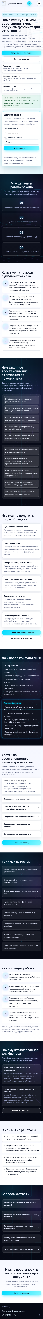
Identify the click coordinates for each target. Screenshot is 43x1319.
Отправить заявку (21, 148)
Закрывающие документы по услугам (21, 825)
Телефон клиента (11, 128)
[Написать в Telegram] (29, 3)
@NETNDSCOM (10, 1315)
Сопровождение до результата (21, 834)
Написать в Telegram (23, 638)
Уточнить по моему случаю (21, 632)
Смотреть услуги (21, 59)
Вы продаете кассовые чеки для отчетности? (21, 1227)
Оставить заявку (21, 843)
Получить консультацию (21, 53)
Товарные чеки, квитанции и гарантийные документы (21, 807)
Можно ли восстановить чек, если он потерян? (21, 1203)
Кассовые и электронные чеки (21, 799)
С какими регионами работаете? (21, 1249)
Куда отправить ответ (13, 137)
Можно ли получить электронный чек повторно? (21, 1215)
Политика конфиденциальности (13, 1311)
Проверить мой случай (21, 1111)
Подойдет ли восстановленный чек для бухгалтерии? (21, 1239)
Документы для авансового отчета (21, 816)
